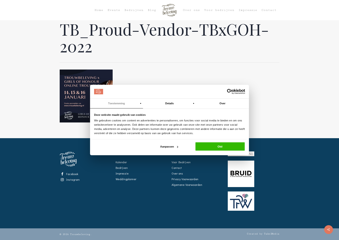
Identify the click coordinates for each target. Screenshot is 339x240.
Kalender (121, 162)
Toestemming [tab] (116, 103)
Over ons (191, 10)
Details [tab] (169, 103)
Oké (220, 146)
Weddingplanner (126, 179)
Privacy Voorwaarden (185, 179)
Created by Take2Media (263, 233)
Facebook (71, 174)
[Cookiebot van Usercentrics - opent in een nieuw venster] (229, 91)
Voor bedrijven (219, 10)
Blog (152, 10)
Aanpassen (167, 146)
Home (99, 10)
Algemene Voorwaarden (187, 185)
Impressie (248, 10)
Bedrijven (133, 10)
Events (114, 10)
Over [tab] (222, 103)
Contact (268, 10)
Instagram (72, 179)
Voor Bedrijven (181, 162)
